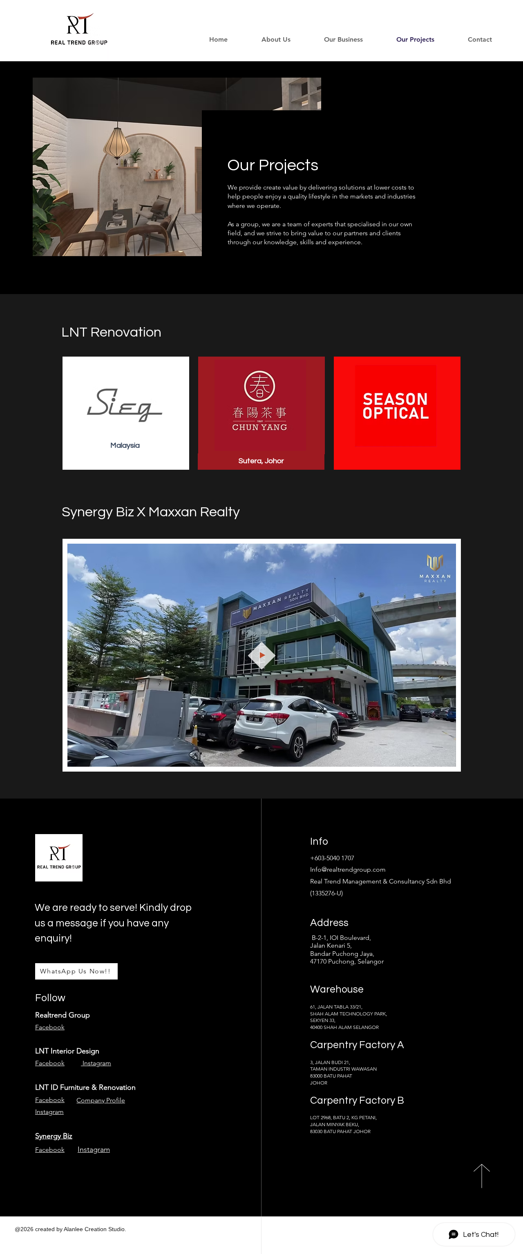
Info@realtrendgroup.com (348, 869)
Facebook (50, 1027)
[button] (333, 39)
